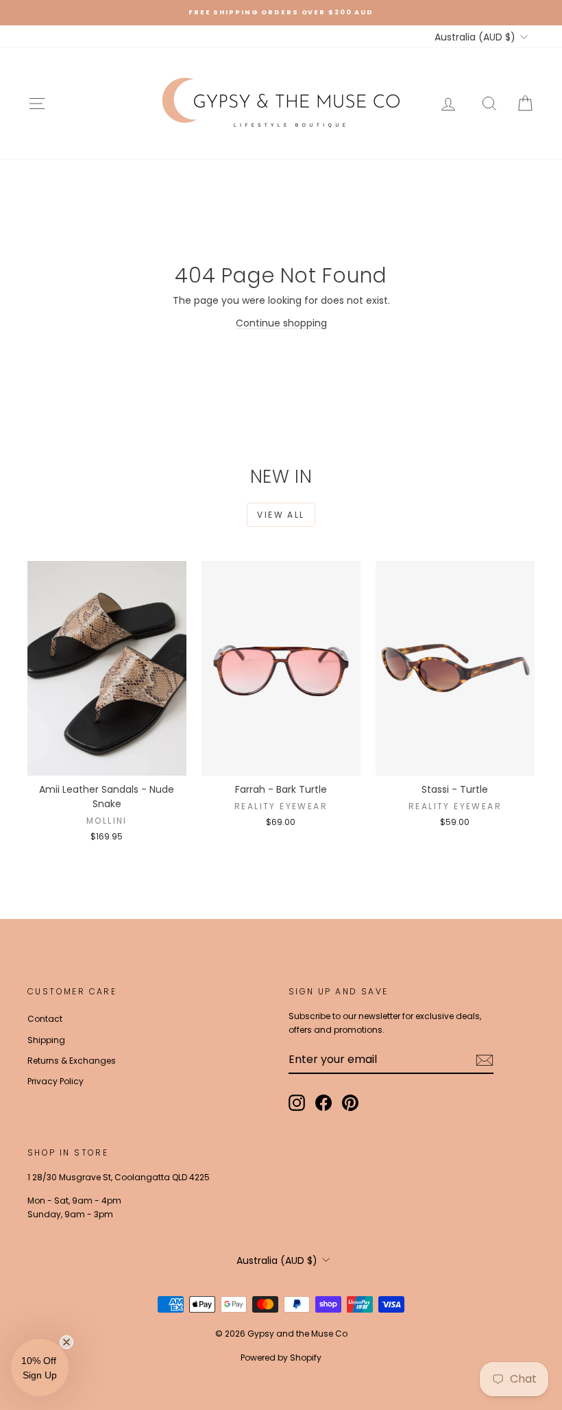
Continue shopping (281, 323)
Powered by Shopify (281, 1357)
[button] (40, 1367)
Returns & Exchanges (71, 1060)
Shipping (46, 1040)
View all (280, 515)
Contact (44, 1019)
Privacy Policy (55, 1081)
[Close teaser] (66, 1342)
